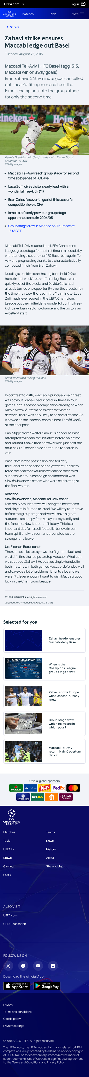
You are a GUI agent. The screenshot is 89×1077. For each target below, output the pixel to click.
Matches (9, 832)
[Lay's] (44, 788)
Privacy (8, 1005)
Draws (7, 858)
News (50, 840)
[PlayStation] (30, 788)
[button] (77, 14)
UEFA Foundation (14, 924)
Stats (7, 875)
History (51, 849)
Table (6, 840)
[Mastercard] (73, 788)
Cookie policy (12, 1019)
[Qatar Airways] (66, 797)
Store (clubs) (55, 866)
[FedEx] (59, 788)
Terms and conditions (17, 1012)
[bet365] (37, 797)
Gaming (8, 866)
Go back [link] (14, 27)
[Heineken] (16, 788)
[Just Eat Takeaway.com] (51, 797)
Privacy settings (13, 1026)
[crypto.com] (23, 797)
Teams (50, 832)
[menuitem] (32, 14)
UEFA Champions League (9, 14)
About (50, 858)
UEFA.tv (8, 849)
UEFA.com (10, 915)
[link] (27, 14)
